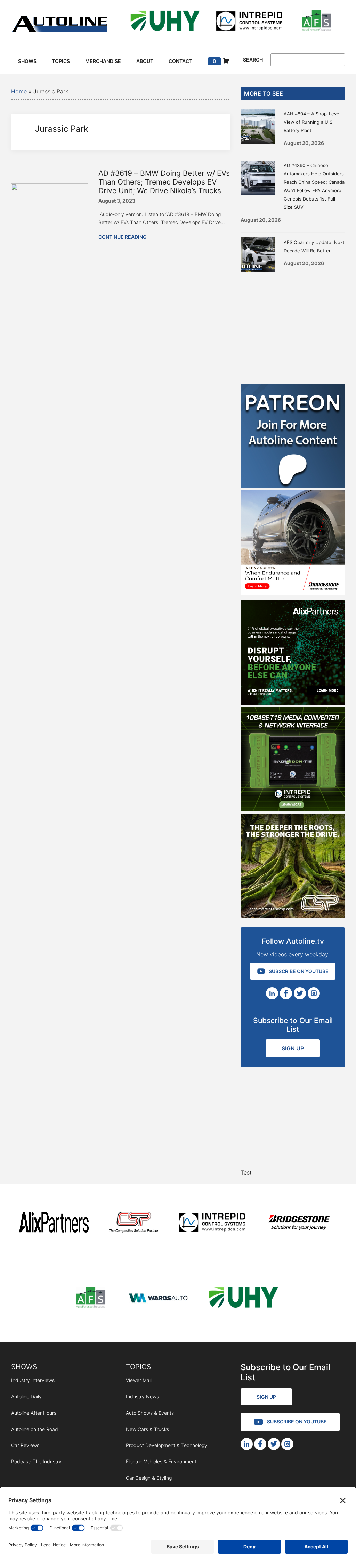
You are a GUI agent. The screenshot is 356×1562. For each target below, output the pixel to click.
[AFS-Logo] (316, 22)
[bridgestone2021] (298, 1223)
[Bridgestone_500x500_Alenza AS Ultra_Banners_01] (293, 592)
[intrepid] (249, 22)
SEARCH (253, 59)
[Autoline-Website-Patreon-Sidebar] (293, 485)
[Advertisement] (293, 326)
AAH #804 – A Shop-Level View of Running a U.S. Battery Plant (312, 122)
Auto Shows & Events (150, 1413)
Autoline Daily (26, 1396)
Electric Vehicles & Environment (161, 1461)
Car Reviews (25, 1445)
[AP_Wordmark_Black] (53, 1223)
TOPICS (138, 1367)
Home (19, 91)
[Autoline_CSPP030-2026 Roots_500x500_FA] (293, 916)
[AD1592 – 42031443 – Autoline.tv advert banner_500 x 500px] (293, 702)
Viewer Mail (139, 1380)
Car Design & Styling (149, 1478)
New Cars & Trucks (147, 1429)
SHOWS (24, 1367)
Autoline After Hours (33, 1413)
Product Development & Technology (166, 1445)
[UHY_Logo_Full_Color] (165, 22)
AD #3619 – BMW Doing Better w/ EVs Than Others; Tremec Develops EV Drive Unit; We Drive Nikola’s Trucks (164, 182)
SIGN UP (293, 1048)
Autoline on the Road (34, 1429)
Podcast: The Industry (36, 1461)
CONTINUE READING (122, 237)
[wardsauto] (158, 1298)
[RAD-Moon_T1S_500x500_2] (293, 809)
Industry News (142, 1396)
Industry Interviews (33, 1380)
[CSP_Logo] (134, 1223)
